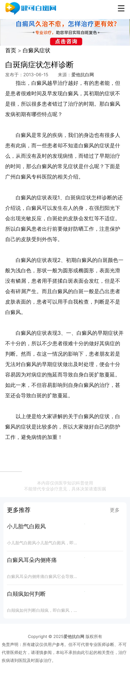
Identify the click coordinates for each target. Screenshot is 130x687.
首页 (10, 50)
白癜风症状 (36, 50)
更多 (115, 510)
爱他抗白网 (82, 74)
